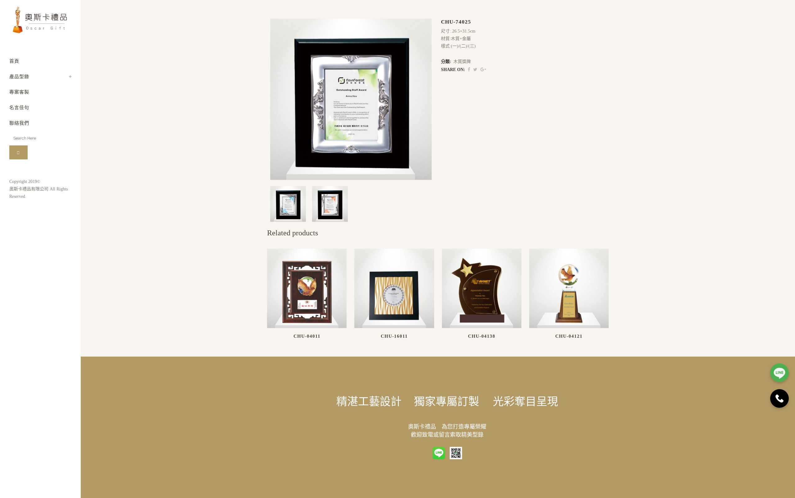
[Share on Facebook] (469, 69)
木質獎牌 (462, 61)
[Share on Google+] (483, 69)
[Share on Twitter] (475, 69)
